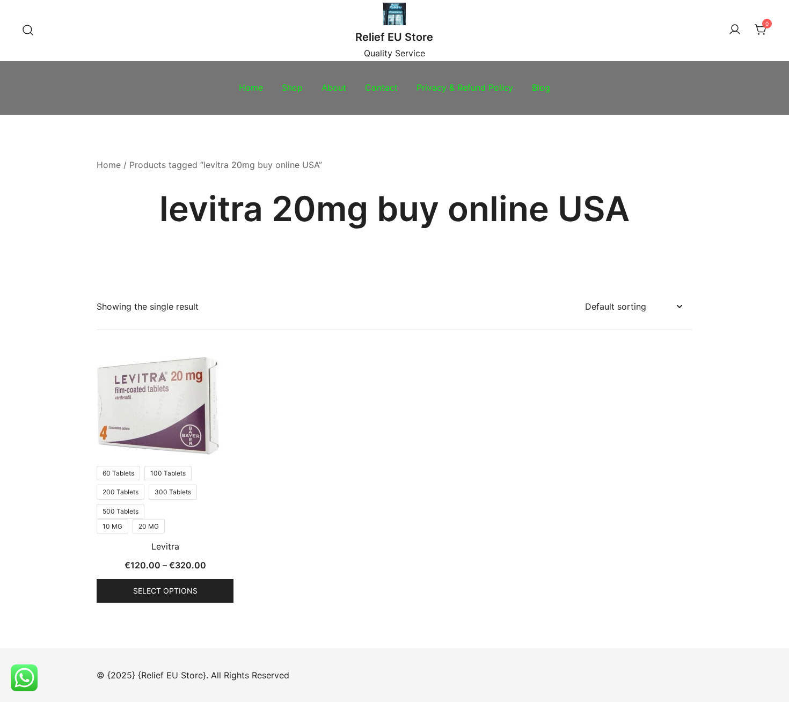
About (334, 87)
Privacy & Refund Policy (465, 87)
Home (251, 87)
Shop (292, 87)
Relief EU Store (394, 37)
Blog (541, 87)
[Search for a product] (27, 30)
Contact (381, 87)
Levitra (165, 546)
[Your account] (734, 30)
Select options (165, 590)
